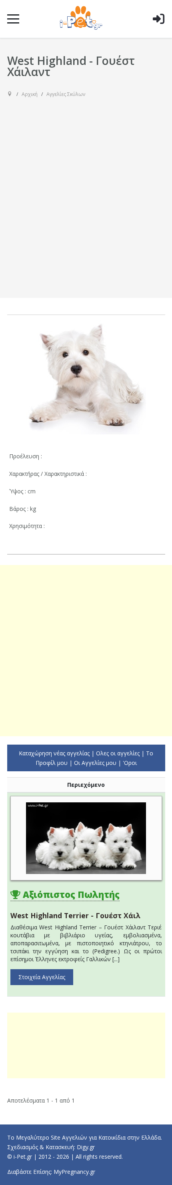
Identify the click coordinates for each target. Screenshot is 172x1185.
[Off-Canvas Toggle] (158, 31)
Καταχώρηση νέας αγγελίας (54, 753)
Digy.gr (86, 1147)
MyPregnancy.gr (74, 1171)
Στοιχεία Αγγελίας (41, 977)
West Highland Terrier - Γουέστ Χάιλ (75, 915)
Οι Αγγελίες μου (95, 763)
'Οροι (130, 763)
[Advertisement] (86, 191)
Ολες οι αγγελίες (118, 753)
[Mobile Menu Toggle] (13, 19)
